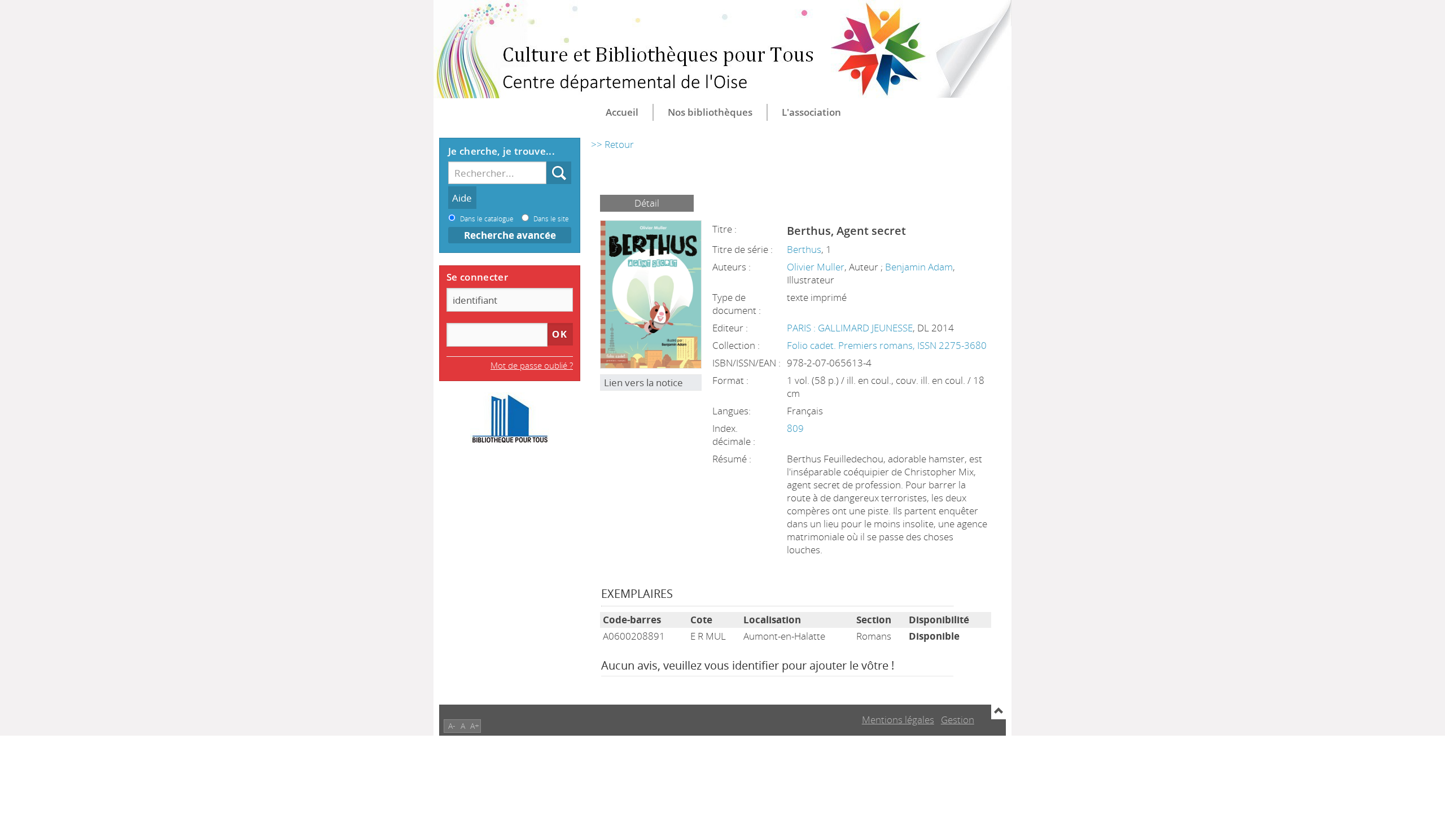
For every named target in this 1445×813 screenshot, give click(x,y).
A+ (474, 725)
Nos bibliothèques (710, 112)
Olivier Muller (815, 266)
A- (452, 725)
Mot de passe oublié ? (532, 365)
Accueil (622, 112)
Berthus (804, 249)
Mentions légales (898, 719)
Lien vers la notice (643, 382)
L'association (811, 112)
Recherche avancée (510, 235)
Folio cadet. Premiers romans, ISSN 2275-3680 (887, 345)
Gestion (957, 719)
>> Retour (612, 144)
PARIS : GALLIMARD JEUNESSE (850, 327)
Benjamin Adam (919, 266)
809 (795, 428)
